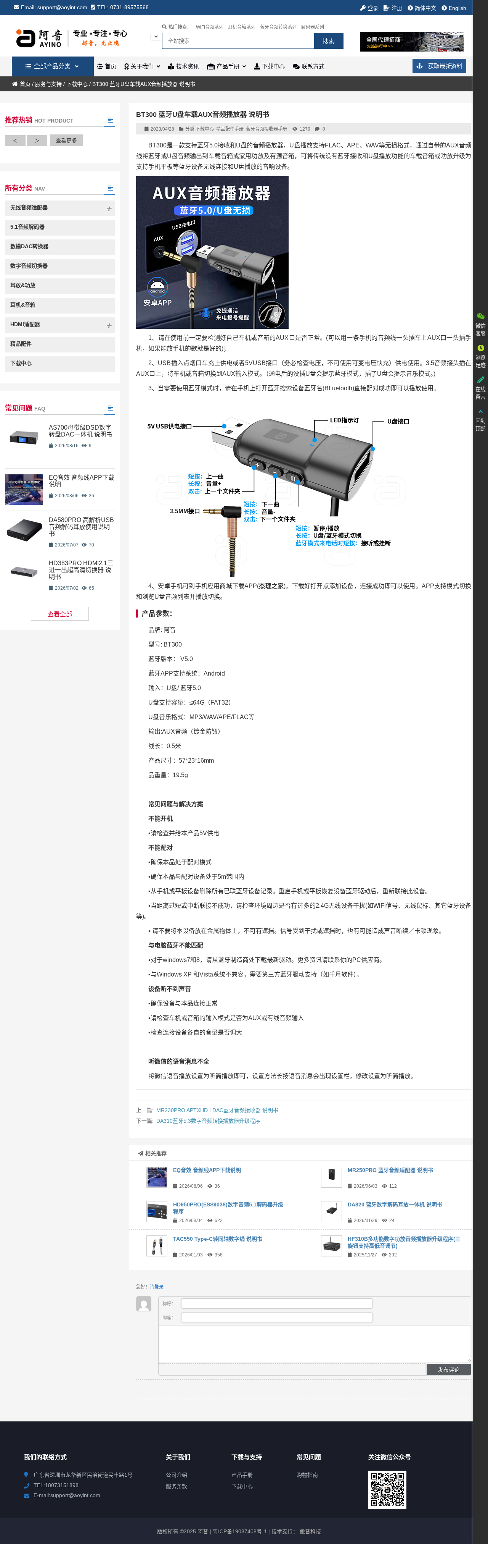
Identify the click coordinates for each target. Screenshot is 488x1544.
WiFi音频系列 (209, 27)
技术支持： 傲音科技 (296, 1531)
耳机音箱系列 (241, 27)
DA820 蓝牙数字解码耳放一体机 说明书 (395, 1204)
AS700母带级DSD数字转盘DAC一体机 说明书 (80, 431)
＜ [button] (15, 140)
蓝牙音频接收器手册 (266, 129)
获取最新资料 (444, 66)
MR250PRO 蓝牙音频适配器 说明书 (390, 1170)
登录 (373, 8)
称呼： (169, 1303)
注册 (397, 8)
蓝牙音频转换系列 (278, 27)
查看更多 (66, 140)
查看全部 (60, 614)
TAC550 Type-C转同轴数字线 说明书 (217, 1239)
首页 (25, 84)
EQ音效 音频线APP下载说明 (207, 1170)
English (457, 8)
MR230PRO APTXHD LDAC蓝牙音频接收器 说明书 (217, 1110)
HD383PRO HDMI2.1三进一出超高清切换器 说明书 (81, 570)
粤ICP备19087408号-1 (239, 1531)
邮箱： (169, 1318)
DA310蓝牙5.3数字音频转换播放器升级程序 (208, 1121)
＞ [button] (37, 140)
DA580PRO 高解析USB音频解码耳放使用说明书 (81, 527)
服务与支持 (48, 84)
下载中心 (77, 84)
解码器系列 (312, 27)
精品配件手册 (230, 129)
